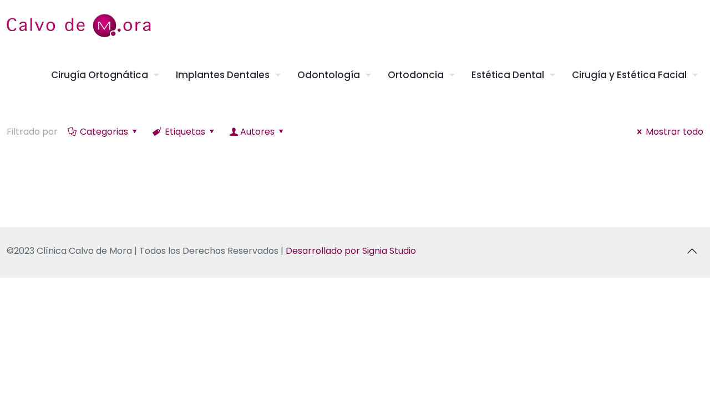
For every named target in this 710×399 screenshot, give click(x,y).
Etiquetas (185, 131)
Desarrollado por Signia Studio (351, 250)
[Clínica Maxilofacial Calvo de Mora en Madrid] (79, 25)
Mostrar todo (674, 131)
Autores (257, 131)
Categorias (104, 131)
